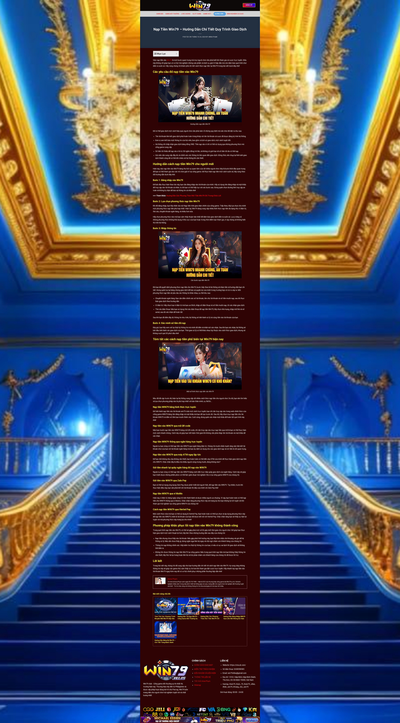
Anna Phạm (213, 37)
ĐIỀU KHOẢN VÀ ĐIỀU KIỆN (205, 673)
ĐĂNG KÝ (249, 5)
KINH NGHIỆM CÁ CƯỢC (235, 14)
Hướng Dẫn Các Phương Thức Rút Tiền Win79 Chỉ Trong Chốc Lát (194, 196)
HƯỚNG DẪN (219, 14)
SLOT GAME (197, 14)
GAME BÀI (159, 14)
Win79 (169, 60)
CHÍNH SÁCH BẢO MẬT (203, 665)
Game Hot (207, 14)
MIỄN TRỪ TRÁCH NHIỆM (204, 669)
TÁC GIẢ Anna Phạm (202, 681)
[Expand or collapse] (176, 53)
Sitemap (197, 685)
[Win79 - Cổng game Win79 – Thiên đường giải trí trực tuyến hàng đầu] (200, 5)
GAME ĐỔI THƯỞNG (172, 14)
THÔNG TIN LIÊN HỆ (202, 677)
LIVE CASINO (185, 14)
